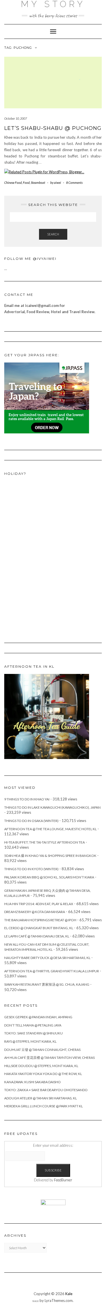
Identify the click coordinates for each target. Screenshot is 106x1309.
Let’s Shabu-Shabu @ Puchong (52, 128)
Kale (68, 1293)
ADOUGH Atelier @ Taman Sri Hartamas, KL (40, 1098)
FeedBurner (63, 1180)
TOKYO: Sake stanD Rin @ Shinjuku (33, 1033)
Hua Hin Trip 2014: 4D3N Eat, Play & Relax (38, 904)
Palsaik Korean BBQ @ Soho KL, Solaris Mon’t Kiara (49, 877)
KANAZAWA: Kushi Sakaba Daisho (32, 1082)
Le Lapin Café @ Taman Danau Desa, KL (36, 936)
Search (53, 234)
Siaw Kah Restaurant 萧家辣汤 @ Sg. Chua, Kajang (46, 984)
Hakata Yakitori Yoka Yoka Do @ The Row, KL (43, 1074)
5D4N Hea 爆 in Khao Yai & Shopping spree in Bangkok (50, 855)
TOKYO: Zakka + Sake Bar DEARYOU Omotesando (46, 1090)
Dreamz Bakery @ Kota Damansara (34, 912)
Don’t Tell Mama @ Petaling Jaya (32, 1025)
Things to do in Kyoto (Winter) (31, 869)
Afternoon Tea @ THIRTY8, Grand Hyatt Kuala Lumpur (51, 971)
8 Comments (74, 182)
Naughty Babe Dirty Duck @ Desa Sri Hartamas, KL (47, 958)
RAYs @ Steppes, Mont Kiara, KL (30, 1041)
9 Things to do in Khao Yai (26, 799)
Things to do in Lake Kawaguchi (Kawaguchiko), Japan (52, 807)
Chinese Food (13, 182)
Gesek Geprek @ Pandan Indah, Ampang (38, 1017)
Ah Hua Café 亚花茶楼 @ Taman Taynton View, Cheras (49, 1057)
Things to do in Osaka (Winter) (31, 821)
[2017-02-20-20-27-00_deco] (46, 716)
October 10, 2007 (15, 118)
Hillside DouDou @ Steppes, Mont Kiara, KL (41, 1066)
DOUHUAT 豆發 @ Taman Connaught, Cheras (42, 1049)
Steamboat (38, 182)
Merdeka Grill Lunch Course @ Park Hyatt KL (43, 1106)
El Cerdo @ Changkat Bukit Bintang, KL (38, 928)
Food (26, 182)
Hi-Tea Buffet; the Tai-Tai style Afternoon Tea (44, 842)
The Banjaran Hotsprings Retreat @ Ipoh (40, 920)
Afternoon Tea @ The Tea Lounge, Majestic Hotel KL (50, 829)
